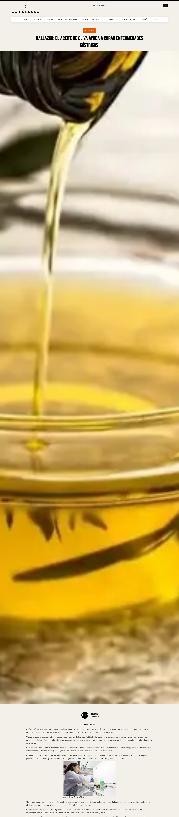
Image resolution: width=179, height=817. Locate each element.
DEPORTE (84, 19)
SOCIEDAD (49, 19)
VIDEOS (155, 19)
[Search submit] (165, 5)
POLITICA (37, 19)
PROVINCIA (25, 19)
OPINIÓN (145, 19)
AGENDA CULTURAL (129, 19)
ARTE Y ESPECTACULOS (67, 19)
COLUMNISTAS (112, 19)
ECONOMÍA (97, 19)
